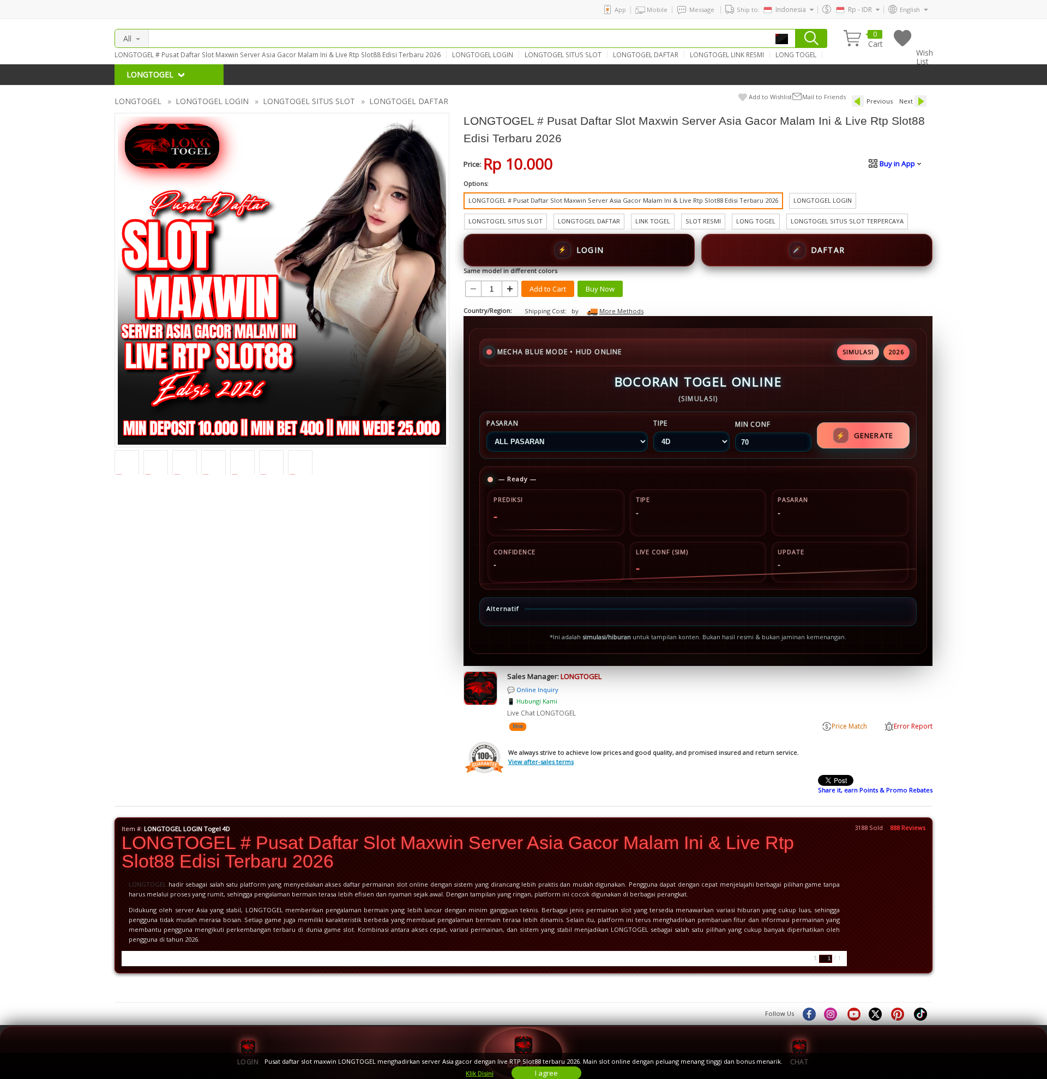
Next (906, 101)
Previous (880, 101)
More (517, 726)
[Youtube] (854, 1013)
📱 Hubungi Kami (532, 701)
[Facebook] (809, 1013)
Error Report (913, 726)
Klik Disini (480, 1073)
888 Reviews (907, 827)
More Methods (621, 311)
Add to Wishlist (770, 97)
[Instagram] (831, 1013)
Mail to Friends (824, 97)
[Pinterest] (898, 1013)
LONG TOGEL (795, 54)
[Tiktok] (921, 1013)
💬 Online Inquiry (532, 690)
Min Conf (752, 424)
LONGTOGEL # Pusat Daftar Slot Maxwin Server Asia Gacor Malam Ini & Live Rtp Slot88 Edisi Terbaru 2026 (278, 54)
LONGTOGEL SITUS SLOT (563, 54)
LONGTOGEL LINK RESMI (727, 54)
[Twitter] (876, 1013)
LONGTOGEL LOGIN (482, 54)
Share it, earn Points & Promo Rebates (875, 790)
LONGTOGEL (138, 101)
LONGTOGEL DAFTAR (645, 54)
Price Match (849, 726)
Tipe (660, 423)
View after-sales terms (541, 761)
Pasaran (502, 423)
